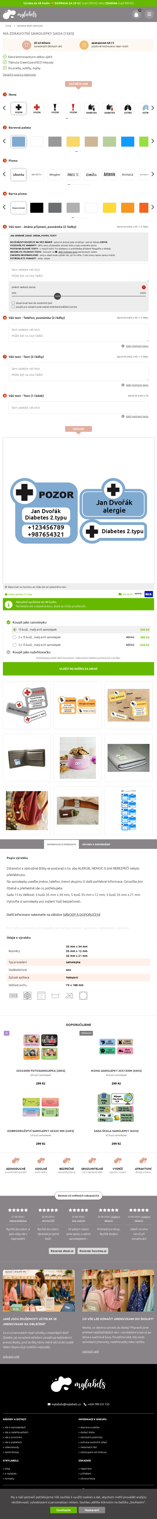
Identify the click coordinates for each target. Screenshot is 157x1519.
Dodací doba (87, 1432)
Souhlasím (63, 1510)
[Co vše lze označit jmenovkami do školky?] (118, 1291)
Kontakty (9, 1478)
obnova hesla (87, 1478)
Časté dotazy (12, 1452)
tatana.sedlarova (18, 1220)
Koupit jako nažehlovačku (32, 652)
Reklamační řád (88, 1447)
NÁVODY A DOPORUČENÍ (81, 914)
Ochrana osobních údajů (93, 1442)
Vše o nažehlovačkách (16, 1432)
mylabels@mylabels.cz (66, 1404)
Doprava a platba (90, 1427)
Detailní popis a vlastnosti (19, 74)
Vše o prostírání (13, 1437)
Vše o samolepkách (15, 1427)
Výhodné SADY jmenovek (30, 25)
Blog (7, 1468)
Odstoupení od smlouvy (93, 1452)
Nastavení (92, 1510)
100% (58, 296)
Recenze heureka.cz (92, 1251)
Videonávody (12, 1447)
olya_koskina (78, 1220)
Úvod (8, 25)
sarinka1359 (48, 1220)
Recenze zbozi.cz (62, 1251)
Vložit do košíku (78, 668)
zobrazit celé (11, 1356)
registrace (86, 1468)
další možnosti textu (137, 346)
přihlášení (85, 1473)
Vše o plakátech (13, 1442)
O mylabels (11, 1473)
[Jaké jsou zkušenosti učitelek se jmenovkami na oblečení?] (39, 1291)
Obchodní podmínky (91, 1437)
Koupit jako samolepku (30, 622)
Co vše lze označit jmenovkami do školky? (118, 1319)
